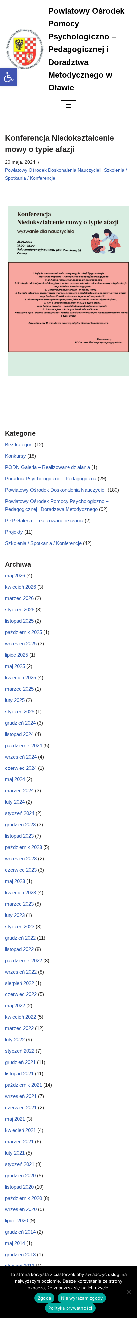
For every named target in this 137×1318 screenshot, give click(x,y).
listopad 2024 (19, 734)
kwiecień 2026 (20, 587)
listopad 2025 (19, 621)
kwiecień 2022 (20, 1017)
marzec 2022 (19, 1028)
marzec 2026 (19, 598)
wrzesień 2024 (21, 757)
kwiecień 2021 (20, 1130)
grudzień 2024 (20, 723)
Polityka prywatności (70, 1308)
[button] (8, 77)
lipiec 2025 (16, 655)
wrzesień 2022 (21, 972)
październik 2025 (23, 632)
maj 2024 (15, 779)
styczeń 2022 (19, 1051)
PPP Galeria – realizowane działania (44, 520)
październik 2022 (23, 960)
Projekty (14, 532)
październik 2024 (23, 745)
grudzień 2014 (20, 1232)
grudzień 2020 (20, 1175)
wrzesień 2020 (21, 1209)
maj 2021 (15, 1119)
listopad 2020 (19, 1187)
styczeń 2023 (19, 926)
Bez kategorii (19, 444)
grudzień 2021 (20, 1062)
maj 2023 (15, 881)
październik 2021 (23, 1085)
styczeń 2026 (19, 609)
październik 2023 (23, 847)
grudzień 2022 (20, 938)
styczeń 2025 (19, 711)
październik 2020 (23, 1198)
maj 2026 (15, 575)
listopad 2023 (19, 836)
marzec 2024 (19, 790)
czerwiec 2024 (21, 768)
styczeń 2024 (19, 813)
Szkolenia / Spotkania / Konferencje (43, 543)
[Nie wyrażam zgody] (128, 1292)
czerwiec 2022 (21, 994)
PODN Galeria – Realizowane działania (47, 467)
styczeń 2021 (19, 1164)
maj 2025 (15, 666)
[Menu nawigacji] (68, 105)
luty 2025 (15, 700)
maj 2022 (15, 1005)
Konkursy (15, 456)
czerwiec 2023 (21, 870)
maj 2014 (15, 1243)
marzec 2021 (19, 1141)
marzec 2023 (19, 904)
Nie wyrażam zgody (82, 1298)
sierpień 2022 (19, 983)
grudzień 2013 (20, 1254)
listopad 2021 (19, 1073)
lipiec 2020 (16, 1220)
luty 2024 (15, 802)
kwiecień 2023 (20, 892)
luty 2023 (15, 915)
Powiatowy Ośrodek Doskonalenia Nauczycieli (53, 170)
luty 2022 (15, 1039)
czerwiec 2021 (21, 1107)
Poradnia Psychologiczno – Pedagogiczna (50, 478)
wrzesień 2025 (21, 643)
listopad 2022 (19, 949)
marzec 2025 (19, 689)
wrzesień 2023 (21, 858)
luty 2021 (15, 1153)
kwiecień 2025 (20, 677)
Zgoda (44, 1298)
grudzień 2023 (20, 824)
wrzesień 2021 (21, 1096)
